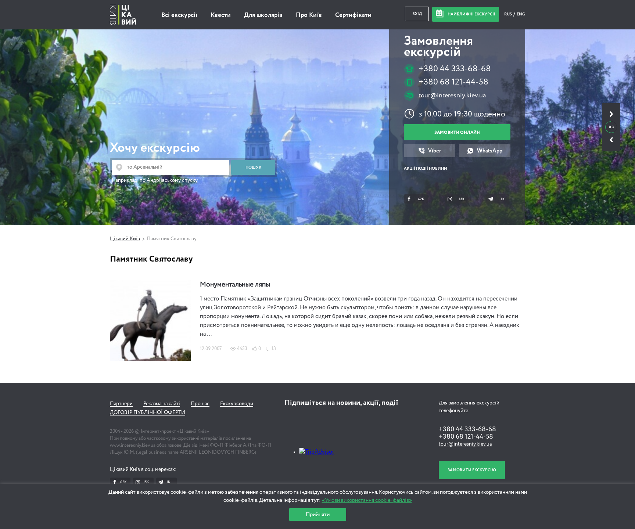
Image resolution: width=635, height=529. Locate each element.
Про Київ (309, 15)
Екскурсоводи (236, 403)
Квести (221, 15)
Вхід (417, 14)
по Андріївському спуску (169, 180)
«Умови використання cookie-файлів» (367, 500)
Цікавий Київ (125, 238)
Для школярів (263, 15)
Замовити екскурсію (472, 470)
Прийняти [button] (318, 514)
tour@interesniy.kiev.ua (452, 95)
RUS (508, 14)
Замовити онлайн (457, 132)
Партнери (121, 403)
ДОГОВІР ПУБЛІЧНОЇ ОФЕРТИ (147, 412)
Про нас (200, 403)
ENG (521, 14)
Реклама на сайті (161, 403)
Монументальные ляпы (235, 284)
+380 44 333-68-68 (455, 69)
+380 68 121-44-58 (453, 82)
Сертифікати (353, 15)
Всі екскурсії (179, 15)
